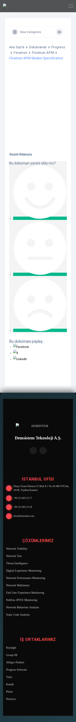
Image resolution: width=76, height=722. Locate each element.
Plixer (9, 691)
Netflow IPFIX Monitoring (21, 600)
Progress (58, 47)
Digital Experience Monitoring (23, 570)
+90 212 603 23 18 (22, 507)
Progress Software (16, 669)
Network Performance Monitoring (25, 578)
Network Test (13, 556)
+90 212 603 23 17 (22, 498)
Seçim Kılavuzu (20, 154)
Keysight (11, 647)
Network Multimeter (18, 585)
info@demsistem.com (23, 516)
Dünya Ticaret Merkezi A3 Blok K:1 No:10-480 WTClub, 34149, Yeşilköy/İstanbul (41, 488)
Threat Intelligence (17, 563)
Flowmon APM (43, 53)
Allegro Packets (15, 662)
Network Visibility (16, 548)
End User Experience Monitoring (25, 592)
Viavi (9, 677)
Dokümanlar (38, 47)
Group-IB (11, 655)
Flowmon (20, 53)
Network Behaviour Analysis (22, 607)
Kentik (10, 684)
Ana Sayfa (17, 47)
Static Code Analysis (18, 614)
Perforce (11, 699)
